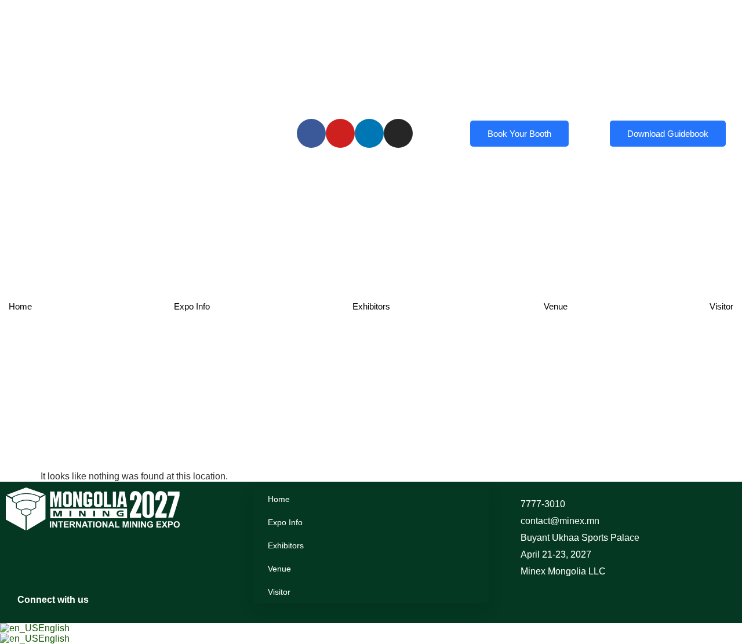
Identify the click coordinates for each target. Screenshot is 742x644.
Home (20, 306)
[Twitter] (95, 568)
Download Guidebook (667, 134)
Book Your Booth (519, 134)
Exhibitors (371, 306)
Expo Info (192, 306)
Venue (556, 306)
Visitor (721, 306)
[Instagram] (63, 568)
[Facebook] (31, 568)
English (54, 628)
